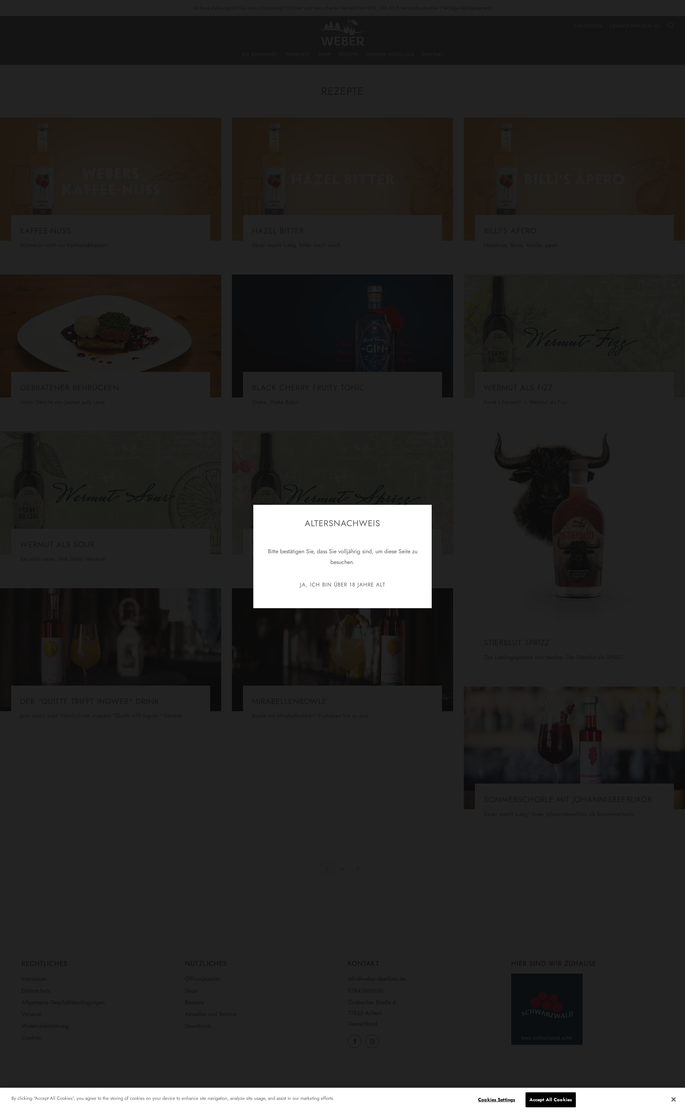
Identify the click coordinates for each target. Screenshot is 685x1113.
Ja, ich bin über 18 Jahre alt (342, 585)
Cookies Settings (496, 1099)
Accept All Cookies (550, 1099)
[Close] (673, 1099)
